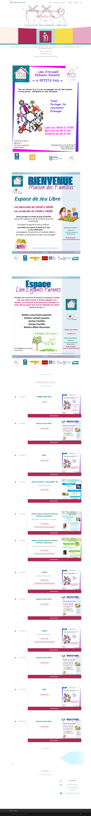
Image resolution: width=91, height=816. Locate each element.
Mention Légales (13, 810)
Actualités (70, 2)
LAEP (44, 455)
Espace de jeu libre (44, 423)
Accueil (50, 2)
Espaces (63, 2)
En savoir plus (54, 415)
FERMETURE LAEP (44, 397)
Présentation (56, 2)
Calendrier (76, 2)
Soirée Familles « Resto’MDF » (44, 482)
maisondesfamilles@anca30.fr (72, 793)
